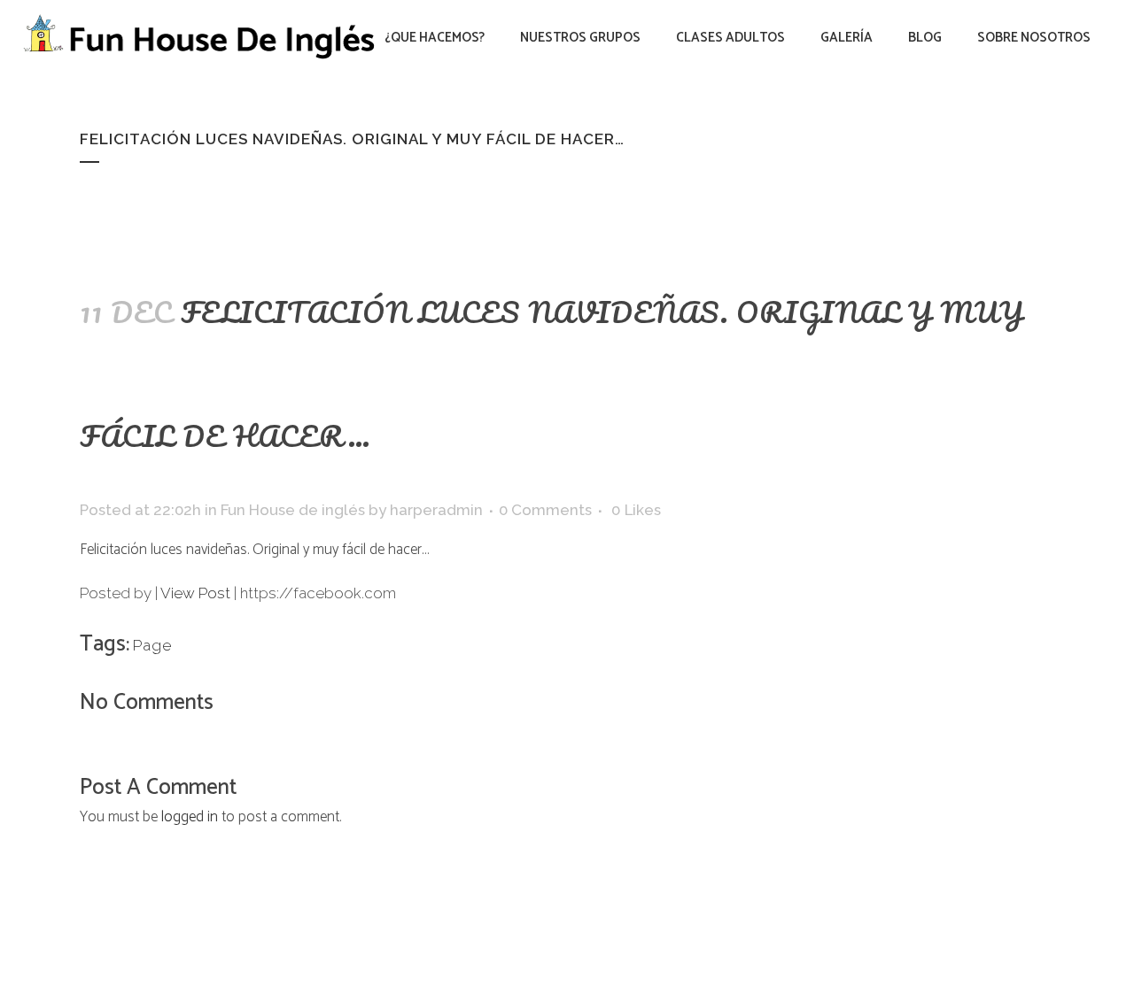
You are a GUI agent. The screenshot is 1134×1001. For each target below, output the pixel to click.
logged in (189, 817)
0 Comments (545, 510)
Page (152, 645)
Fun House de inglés (293, 510)
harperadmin (436, 510)
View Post (195, 593)
